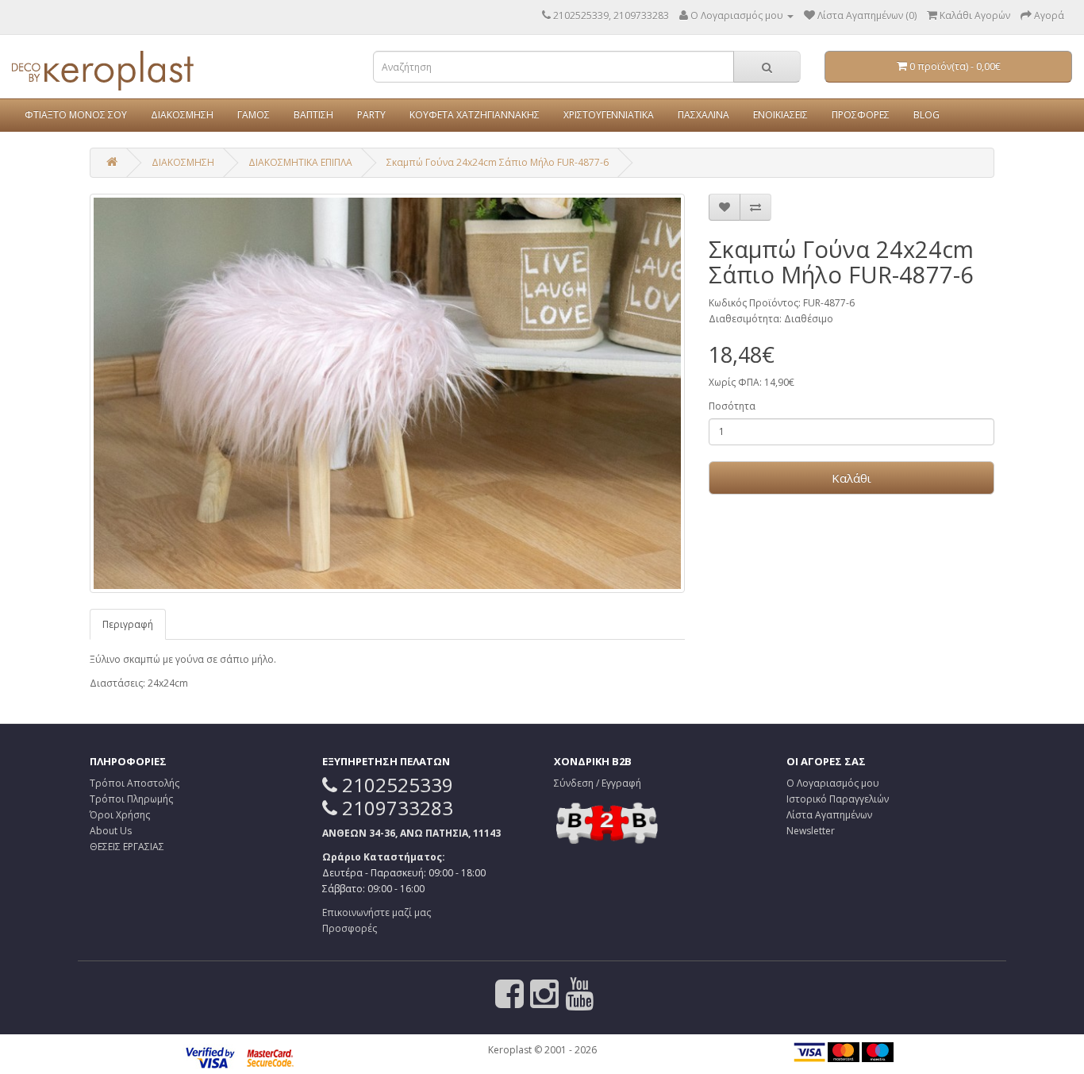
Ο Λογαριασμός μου (832, 783)
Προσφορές (349, 928)
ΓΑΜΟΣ (253, 114)
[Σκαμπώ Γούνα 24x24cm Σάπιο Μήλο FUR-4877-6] (387, 393)
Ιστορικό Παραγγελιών (837, 799)
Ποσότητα (732, 406)
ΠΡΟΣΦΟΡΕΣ (861, 114)
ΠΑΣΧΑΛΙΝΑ (703, 114)
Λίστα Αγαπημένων (829, 815)
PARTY (371, 114)
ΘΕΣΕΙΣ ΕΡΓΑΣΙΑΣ (127, 846)
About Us (111, 830)
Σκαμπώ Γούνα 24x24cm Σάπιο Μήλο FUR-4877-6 (497, 162)
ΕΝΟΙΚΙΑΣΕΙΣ (780, 114)
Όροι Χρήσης (120, 815)
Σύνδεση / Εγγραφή (597, 783)
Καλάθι (851, 478)
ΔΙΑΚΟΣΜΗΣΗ (182, 114)
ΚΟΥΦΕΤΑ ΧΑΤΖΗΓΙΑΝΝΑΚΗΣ (474, 114)
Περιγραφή (127, 624)
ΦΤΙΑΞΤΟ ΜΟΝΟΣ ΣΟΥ (76, 114)
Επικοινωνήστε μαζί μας (376, 912)
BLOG (926, 114)
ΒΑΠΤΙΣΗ (313, 114)
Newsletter (810, 830)
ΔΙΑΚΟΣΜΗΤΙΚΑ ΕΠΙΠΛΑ (300, 162)
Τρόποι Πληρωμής (131, 799)
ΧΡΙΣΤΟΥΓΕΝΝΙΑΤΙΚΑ (608, 114)
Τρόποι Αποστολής (134, 783)
